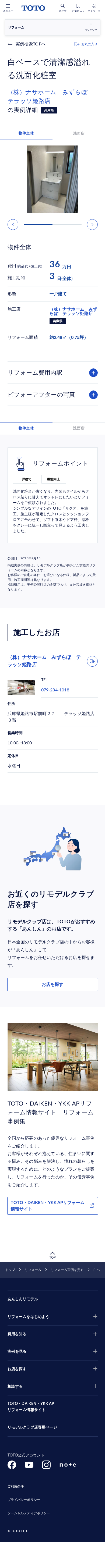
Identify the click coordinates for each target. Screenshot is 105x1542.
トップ (10, 1269)
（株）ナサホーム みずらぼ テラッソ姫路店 (51, 96)
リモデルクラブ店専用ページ (32, 1427)
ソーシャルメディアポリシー (29, 1513)
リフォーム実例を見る (67, 1269)
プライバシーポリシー (24, 1499)
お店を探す (52, 984)
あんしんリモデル (23, 1299)
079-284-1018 (55, 690)
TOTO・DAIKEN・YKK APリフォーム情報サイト (48, 1205)
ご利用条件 (16, 1486)
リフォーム (33, 1269)
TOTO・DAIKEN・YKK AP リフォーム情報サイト (31, 1407)
